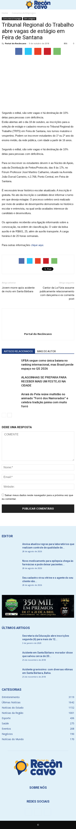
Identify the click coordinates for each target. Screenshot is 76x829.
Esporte (6, 718)
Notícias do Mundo (13, 739)
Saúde (5, 723)
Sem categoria (29, 18)
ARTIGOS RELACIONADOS (18, 351)
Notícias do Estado (13, 707)
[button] (71, 4)
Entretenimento (11, 697)
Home (5, 13)
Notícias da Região (12, 713)
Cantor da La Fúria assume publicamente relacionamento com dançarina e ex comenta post (57, 293)
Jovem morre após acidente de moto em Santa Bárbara (18, 289)
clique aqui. (37, 245)
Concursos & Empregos (12, 18)
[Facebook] (28, 811)
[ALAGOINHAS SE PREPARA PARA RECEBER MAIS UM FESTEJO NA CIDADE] (10, 381)
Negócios (7, 734)
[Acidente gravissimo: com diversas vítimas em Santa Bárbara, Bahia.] (10, 674)
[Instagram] (38, 811)
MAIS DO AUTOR (46, 351)
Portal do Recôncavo (15, 43)
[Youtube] (47, 811)
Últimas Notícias (11, 702)
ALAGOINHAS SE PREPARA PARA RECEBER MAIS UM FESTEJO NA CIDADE (43, 381)
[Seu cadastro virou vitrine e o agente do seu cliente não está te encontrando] (10, 582)
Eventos (6, 728)
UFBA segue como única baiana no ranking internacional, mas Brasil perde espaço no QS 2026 (47, 364)
